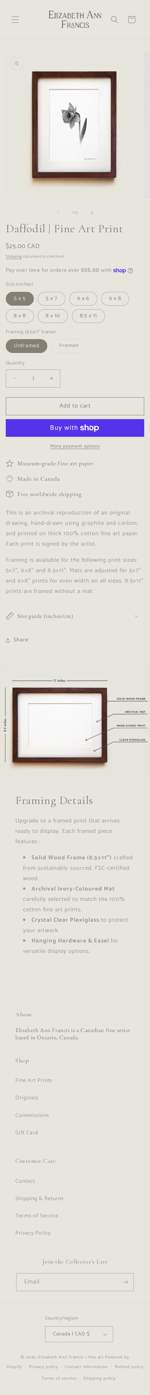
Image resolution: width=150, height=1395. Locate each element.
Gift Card (26, 1133)
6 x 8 (115, 298)
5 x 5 (20, 298)
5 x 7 (51, 298)
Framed (73, 347)
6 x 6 (83, 298)
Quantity (15, 363)
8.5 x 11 (88, 315)
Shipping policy (99, 1378)
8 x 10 (53, 315)
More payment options (75, 446)
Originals (26, 1098)
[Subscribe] (125, 1282)
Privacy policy (43, 1366)
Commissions (32, 1115)
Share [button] (20, 640)
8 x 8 (20, 315)
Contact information (86, 1366)
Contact (25, 1181)
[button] (15, 19)
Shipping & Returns (39, 1198)
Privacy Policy (33, 1233)
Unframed (26, 345)
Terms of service (59, 1378)
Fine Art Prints (33, 1080)
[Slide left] (58, 212)
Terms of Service (36, 1216)
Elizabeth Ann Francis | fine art (71, 1357)
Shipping (14, 256)
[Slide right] (91, 212)
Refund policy (129, 1366)
